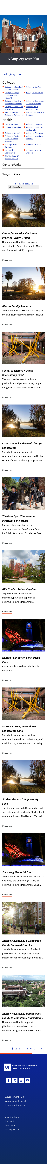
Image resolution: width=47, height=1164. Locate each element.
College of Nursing (12, 133)
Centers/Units (11, 165)
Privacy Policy (12, 1129)
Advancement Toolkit (15, 1100)
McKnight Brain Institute (11, 145)
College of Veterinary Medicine (34, 137)
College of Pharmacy (34, 133)
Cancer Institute (11, 124)
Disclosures (11, 1125)
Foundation (10, 1121)
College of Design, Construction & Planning (12, 95)
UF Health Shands (33, 144)
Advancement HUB (14, 1096)
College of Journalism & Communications (35, 102)
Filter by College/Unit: (23, 184)
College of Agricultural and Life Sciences (14, 88)
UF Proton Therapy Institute (34, 151)
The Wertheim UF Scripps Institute (12, 157)
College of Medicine (13, 127)
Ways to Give (11, 174)
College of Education (34, 93)
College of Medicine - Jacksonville (34, 128)
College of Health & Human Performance (13, 102)
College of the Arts (33, 87)
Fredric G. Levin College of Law (32, 108)
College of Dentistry (34, 124)
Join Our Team (12, 1116)
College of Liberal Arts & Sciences (14, 108)
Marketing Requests (15, 1105)
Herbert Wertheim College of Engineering (14, 113)
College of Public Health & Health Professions (12, 138)
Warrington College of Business (35, 113)
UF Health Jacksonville (10, 151)
